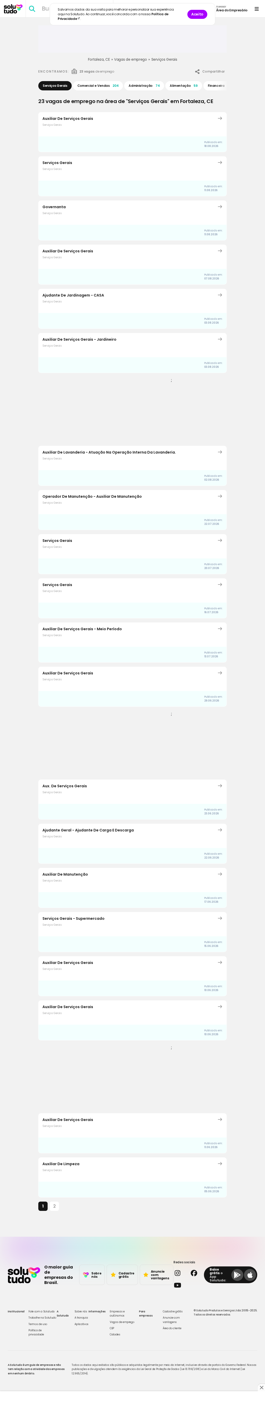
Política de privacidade (36, 1332)
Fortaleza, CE (99, 59)
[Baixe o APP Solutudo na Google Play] (237, 1275)
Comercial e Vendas (98, 85)
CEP (112, 1328)
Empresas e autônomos (117, 1314)
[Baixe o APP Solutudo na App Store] (250, 1275)
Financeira (220, 85)
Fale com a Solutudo (41, 1311)
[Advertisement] (132, 41)
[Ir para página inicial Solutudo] (13, 8)
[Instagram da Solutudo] (179, 1273)
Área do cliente (172, 1328)
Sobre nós (81, 1311)
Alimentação (183, 85)
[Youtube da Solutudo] (187, 1285)
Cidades (115, 1334)
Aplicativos (82, 1324)
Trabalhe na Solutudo (42, 1318)
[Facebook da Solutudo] (196, 1273)
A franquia (81, 1318)
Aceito (197, 14)
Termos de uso (37, 1324)
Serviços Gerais (164, 59)
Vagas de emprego (130, 59)
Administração (144, 85)
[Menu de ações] (256, 8)
